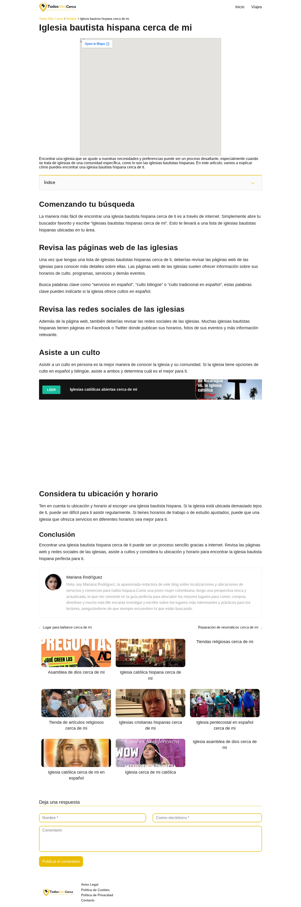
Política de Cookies (95, 890)
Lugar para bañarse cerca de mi (67, 627)
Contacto (88, 900)
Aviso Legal (89, 884)
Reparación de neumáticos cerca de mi (228, 627)
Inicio (239, 7)
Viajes (256, 7)
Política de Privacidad (97, 895)
